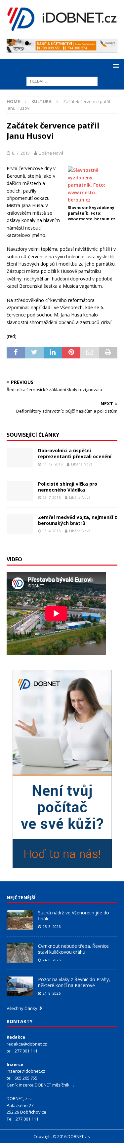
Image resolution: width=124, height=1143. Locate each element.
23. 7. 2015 (52, 497)
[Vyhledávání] (62, 81)
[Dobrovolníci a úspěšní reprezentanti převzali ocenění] (20, 457)
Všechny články (23, 1008)
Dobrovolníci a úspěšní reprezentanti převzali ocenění (74, 453)
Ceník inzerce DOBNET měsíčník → (41, 1085)
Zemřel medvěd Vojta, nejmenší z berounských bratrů (77, 520)
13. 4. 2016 (52, 530)
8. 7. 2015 (21, 153)
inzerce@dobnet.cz (26, 1071)
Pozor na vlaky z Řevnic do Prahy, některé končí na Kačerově (74, 982)
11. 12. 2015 (52, 463)
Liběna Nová (51, 153)
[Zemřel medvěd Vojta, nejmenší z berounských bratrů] (20, 524)
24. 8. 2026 (52, 959)
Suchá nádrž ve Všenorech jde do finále (73, 915)
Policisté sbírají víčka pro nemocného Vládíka (67, 487)
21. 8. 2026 (52, 993)
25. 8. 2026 (52, 926)
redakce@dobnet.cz (27, 1044)
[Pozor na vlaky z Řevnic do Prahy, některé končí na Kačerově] (20, 986)
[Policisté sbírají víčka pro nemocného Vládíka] (20, 491)
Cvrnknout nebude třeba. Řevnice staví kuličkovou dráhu (73, 949)
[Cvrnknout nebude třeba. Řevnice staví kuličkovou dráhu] (20, 953)
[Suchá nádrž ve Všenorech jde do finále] (20, 920)
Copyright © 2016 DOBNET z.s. (62, 1136)
